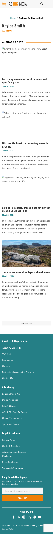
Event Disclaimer (10, 462)
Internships (7, 359)
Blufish (11, 528)
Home (13, 18)
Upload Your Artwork (12, 418)
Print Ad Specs (9, 406)
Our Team (6, 353)
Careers (6, 366)
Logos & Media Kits (11, 393)
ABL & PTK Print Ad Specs (14, 412)
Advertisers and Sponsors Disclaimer (14, 454)
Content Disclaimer (11, 446)
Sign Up (22, 498)
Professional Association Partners (18, 372)
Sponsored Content (11, 424)
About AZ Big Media (11, 347)
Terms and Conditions (12, 468)
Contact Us (7, 378)
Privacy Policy (8, 439)
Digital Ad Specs (10, 399)
